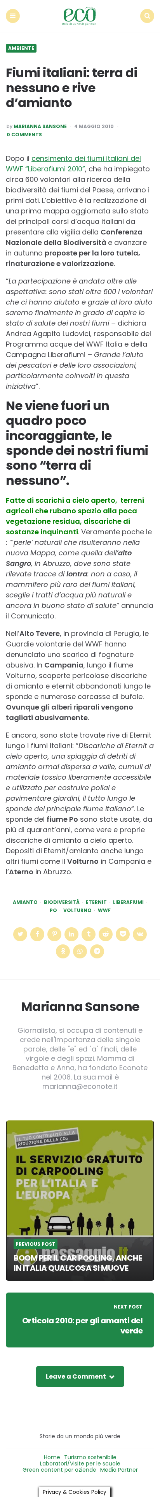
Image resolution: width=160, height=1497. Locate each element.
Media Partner (119, 1470)
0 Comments (24, 134)
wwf (104, 910)
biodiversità (62, 902)
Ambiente (21, 48)
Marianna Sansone (40, 126)
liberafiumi (128, 902)
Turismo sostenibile (90, 1457)
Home (52, 1457)
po (53, 910)
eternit (96, 902)
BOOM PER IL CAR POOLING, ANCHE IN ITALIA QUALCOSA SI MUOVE (78, 1262)
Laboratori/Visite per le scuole (80, 1463)
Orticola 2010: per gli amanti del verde (82, 1325)
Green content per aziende (59, 1470)
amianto (25, 902)
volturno (77, 910)
